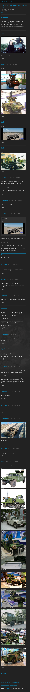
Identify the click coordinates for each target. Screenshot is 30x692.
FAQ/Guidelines (15, 682)
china (2, 12)
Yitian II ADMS (6, 257)
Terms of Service (5, 685)
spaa (4, 12)
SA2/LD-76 (5, 242)
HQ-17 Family (5, 318)
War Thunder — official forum (8, 1)
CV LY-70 (4, 375)
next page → (4, 673)
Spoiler (4, 398)
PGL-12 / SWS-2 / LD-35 (8, 187)
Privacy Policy (13, 685)
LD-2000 (4, 186)
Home (2, 682)
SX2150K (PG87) (6, 325)
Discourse (9, 688)
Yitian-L (4, 327)
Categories (7, 682)
